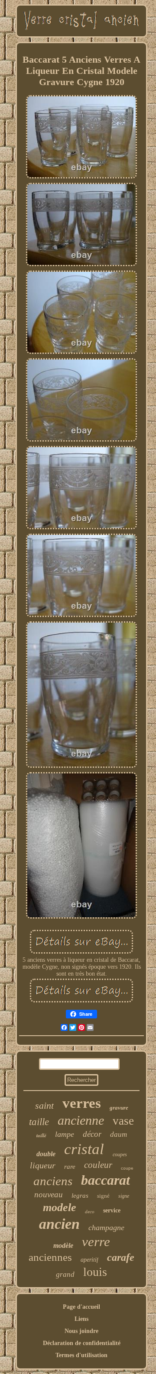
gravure (119, 1107)
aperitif (89, 1259)
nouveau (48, 1194)
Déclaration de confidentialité (81, 1343)
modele (59, 1207)
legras (80, 1195)
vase (123, 1120)
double (45, 1154)
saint (44, 1105)
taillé (41, 1135)
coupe (127, 1168)
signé (103, 1196)
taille (39, 1121)
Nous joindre (81, 1331)
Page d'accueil (81, 1307)
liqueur (42, 1165)
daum (118, 1134)
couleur (98, 1165)
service (111, 1210)
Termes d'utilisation (81, 1355)
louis (95, 1272)
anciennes (50, 1257)
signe (123, 1196)
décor (92, 1134)
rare (69, 1166)
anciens (52, 1181)
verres (81, 1103)
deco (89, 1211)
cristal (84, 1149)
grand (65, 1274)
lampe (64, 1134)
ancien (59, 1224)
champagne (106, 1227)
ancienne (81, 1120)
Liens (81, 1319)
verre (96, 1241)
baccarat (105, 1180)
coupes (120, 1154)
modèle (63, 1245)
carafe (120, 1257)
